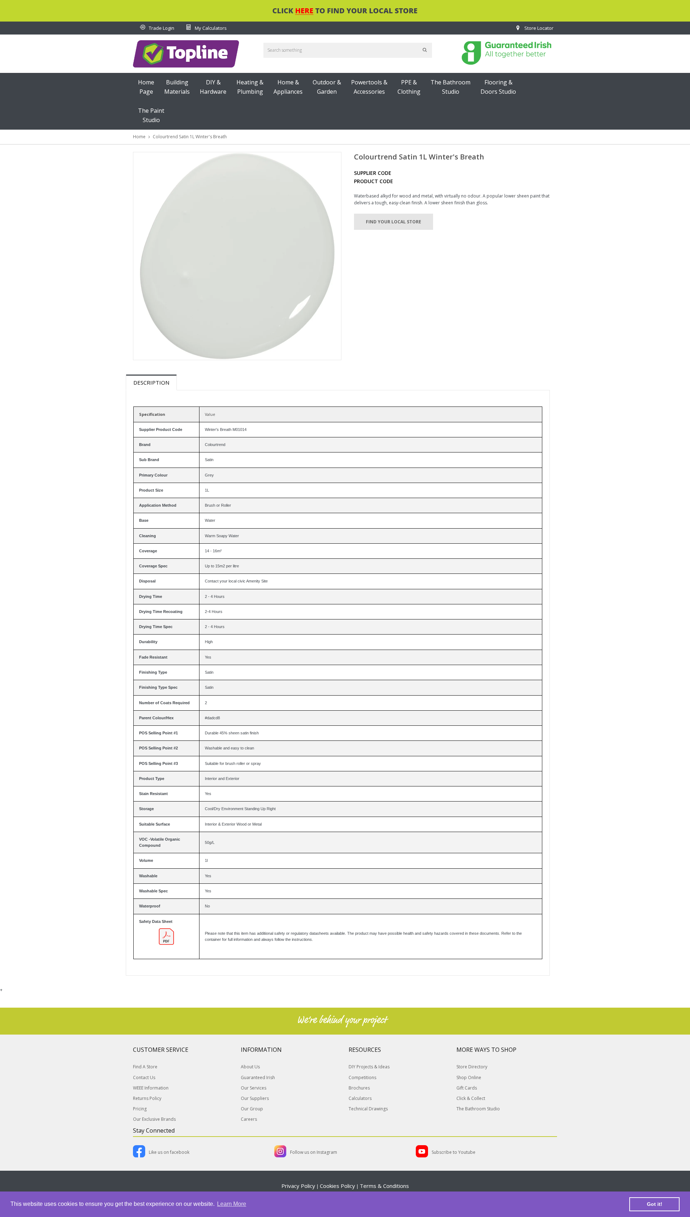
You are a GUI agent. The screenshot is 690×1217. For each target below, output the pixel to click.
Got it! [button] (654, 1204)
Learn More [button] (231, 1204)
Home (139, 137)
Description (151, 382)
